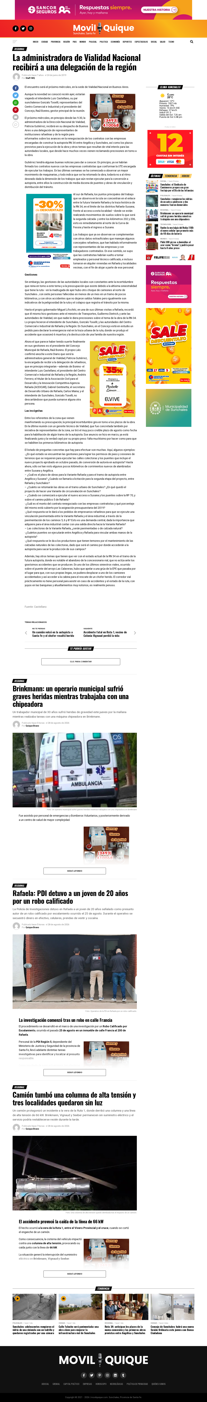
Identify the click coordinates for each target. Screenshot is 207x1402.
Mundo (83, 41)
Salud (162, 41)
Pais (75, 41)
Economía (115, 41)
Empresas (87, 1383)
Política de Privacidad (137, 1383)
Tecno (171, 41)
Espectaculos (141, 41)
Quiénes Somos (159, 1383)
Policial (93, 41)
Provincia (55, 41)
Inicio (35, 41)
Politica (104, 41)
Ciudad (44, 41)
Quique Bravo (32, 726)
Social (154, 41)
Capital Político (71, 1383)
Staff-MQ (30, 78)
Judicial (45, 1383)
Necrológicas (116, 1383)
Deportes (127, 41)
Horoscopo (101, 1383)
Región (66, 41)
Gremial (56, 1383)
